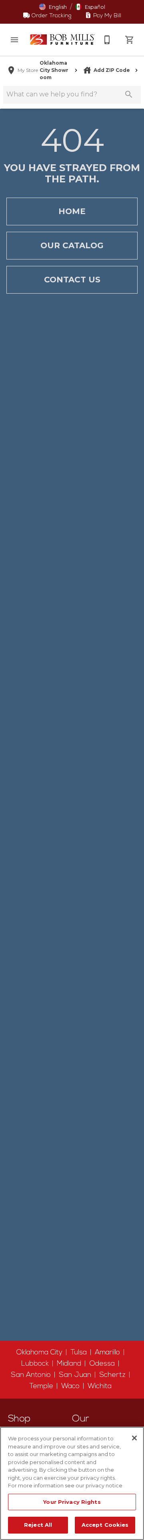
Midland (69, 1363)
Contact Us (72, 279)
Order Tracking (51, 16)
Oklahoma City (39, 1352)
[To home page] (62, 39)
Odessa (102, 1363)
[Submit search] (129, 94)
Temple (41, 1386)
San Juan (75, 1375)
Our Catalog (72, 245)
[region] (72, 1483)
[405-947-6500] (107, 39)
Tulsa (78, 1352)
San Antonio (31, 1375)
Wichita (100, 1386)
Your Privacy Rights (71, 1502)
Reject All (38, 1525)
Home (72, 211)
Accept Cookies (105, 1525)
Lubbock (35, 1363)
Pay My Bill (106, 16)
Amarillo (107, 1352)
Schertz (112, 1375)
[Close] (134, 1438)
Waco (70, 1386)
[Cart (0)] (129, 39)
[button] (14, 39)
